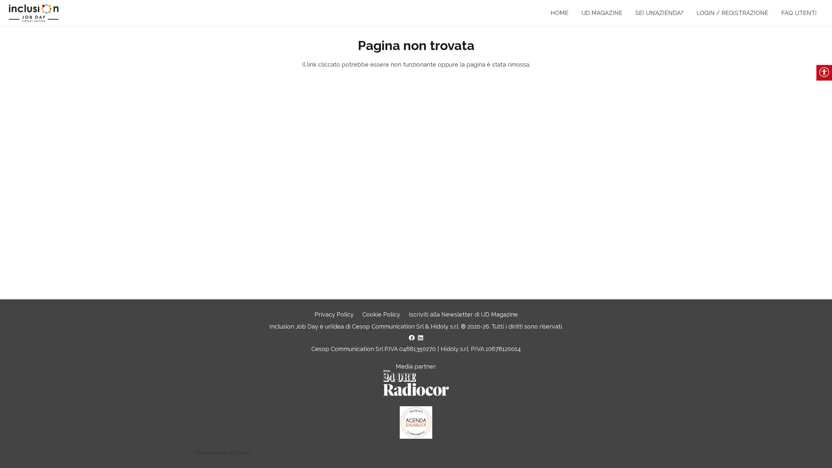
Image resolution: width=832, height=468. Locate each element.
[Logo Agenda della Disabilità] (416, 422)
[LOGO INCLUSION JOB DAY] (33, 13)
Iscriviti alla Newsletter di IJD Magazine (463, 314)
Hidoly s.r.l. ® (449, 326)
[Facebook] (412, 338)
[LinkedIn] (420, 338)
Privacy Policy (334, 314)
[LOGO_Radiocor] (415, 383)
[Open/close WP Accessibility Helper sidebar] (824, 73)
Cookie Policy (381, 314)
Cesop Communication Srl (387, 326)
